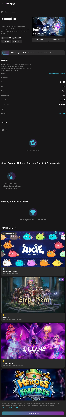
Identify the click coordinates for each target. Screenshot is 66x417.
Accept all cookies (33, 413)
